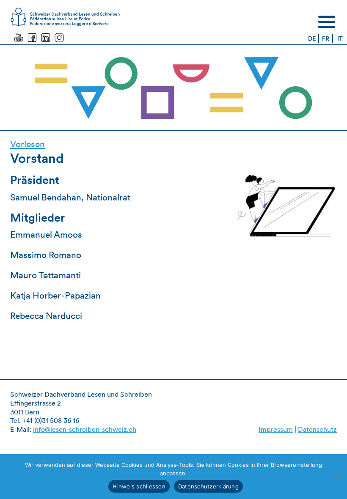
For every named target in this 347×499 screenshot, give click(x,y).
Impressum (276, 429)
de (312, 38)
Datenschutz (317, 429)
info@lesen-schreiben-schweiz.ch (84, 429)
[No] (336, 476)
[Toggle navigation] (327, 21)
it (340, 38)
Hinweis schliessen (139, 486)
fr (325, 38)
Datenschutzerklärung (208, 486)
